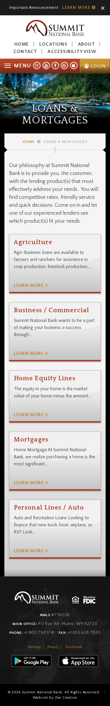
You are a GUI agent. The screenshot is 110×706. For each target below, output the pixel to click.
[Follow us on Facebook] (55, 65)
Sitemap (34, 647)
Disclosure (73, 647)
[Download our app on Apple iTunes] (74, 65)
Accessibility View (72, 51)
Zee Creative (66, 698)
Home (21, 44)
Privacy (53, 647)
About (86, 44)
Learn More (77, 7)
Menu (22, 66)
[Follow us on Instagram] (37, 65)
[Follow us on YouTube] (46, 65)
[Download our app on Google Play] (64, 65)
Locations (53, 44)
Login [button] (97, 66)
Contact (25, 51)
